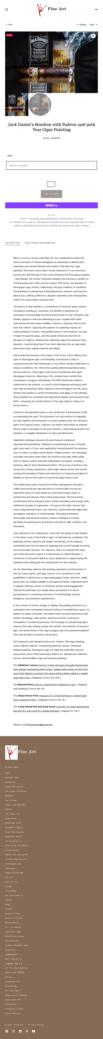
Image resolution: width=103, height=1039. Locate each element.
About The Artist (14, 787)
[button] (93, 36)
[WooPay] (51, 205)
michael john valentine (78, 222)
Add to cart (51, 194)
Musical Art (11, 882)
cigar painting (42, 222)
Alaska (8, 909)
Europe (8, 886)
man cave (64, 222)
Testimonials (12, 941)
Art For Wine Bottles (16, 968)
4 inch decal (34, 218)
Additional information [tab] (40, 242)
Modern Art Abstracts (16, 855)
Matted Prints (66, 218)
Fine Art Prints (13, 918)
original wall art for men (32, 225)
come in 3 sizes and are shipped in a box (55, 684)
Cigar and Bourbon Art (49, 218)
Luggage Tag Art (13, 963)
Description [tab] (12, 242)
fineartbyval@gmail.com (40, 724)
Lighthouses (11, 954)
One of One (10, 800)
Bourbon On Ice (20, 222)
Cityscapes (10, 891)
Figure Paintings (14, 873)
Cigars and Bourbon (15, 805)
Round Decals (12, 922)
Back (10, 24)
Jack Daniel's (54, 222)
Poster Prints (78, 218)
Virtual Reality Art (16, 859)
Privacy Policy (36, 1025)
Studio (8, 809)
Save (10, 35)
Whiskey (85, 225)
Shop (7, 773)
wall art (78, 225)
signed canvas (68, 225)
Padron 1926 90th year (52, 225)
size (9, 156)
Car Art (9, 877)
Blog (7, 904)
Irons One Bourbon (14, 832)
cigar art (31, 222)
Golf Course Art (13, 959)
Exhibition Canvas (14, 936)
